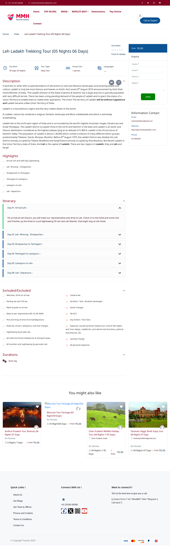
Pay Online (115, 11)
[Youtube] (84, 511)
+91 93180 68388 (15, 3)
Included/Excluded (17, 290)
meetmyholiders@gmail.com (44, 3)
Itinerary (9, 201)
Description (11, 81)
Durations (10, 355)
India (16, 34)
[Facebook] (63, 511)
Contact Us (18, 525)
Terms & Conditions (22, 519)
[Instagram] (77, 511)
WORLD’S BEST (79, 11)
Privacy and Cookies (23, 513)
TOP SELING (50, 11)
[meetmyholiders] (36, 427)
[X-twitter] (70, 511)
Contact (37, 23)
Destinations (98, 11)
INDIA (64, 11)
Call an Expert (150, 20)
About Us (17, 495)
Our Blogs (18, 501)
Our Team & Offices (22, 507)
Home (36, 11)
